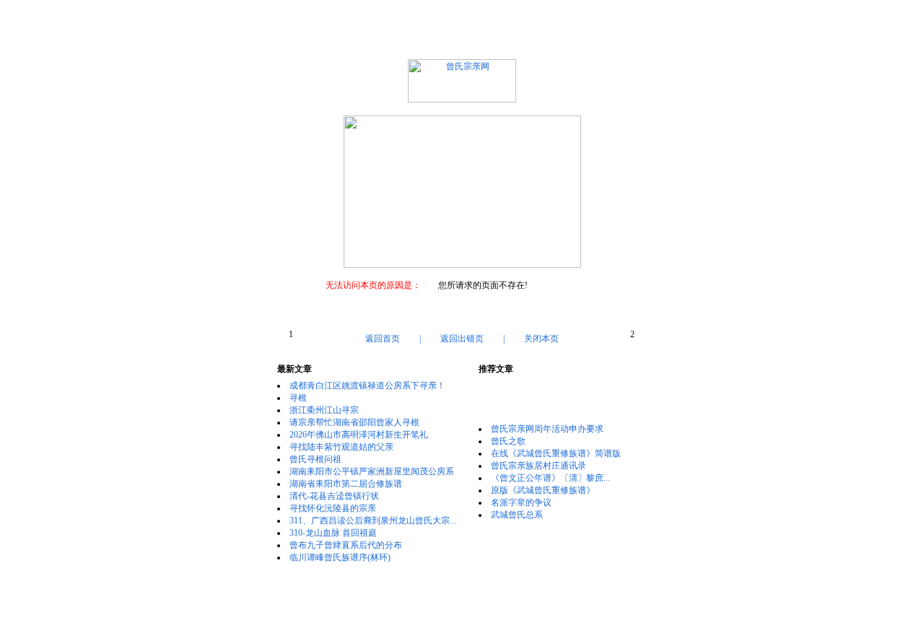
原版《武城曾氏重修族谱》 (543, 490)
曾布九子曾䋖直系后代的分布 (345, 545)
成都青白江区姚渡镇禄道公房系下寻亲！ (367, 385)
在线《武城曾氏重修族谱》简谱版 (556, 453)
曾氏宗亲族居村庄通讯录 (538, 466)
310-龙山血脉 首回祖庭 (333, 533)
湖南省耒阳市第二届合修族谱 (345, 484)
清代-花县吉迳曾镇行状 (334, 496)
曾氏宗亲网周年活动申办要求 (547, 429)
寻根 (298, 398)
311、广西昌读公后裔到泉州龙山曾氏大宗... (372, 520)
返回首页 (382, 339)
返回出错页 (462, 339)
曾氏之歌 (508, 441)
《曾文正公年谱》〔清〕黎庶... (550, 478)
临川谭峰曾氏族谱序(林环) (340, 557)
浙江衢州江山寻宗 (324, 410)
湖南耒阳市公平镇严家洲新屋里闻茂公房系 (371, 471)
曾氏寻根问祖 (315, 459)
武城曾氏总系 (517, 515)
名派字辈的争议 (521, 502)
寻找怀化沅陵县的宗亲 (332, 508)
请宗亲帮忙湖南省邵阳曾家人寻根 (354, 422)
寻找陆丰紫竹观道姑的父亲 (341, 447)
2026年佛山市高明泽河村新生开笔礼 (358, 435)
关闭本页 (541, 339)
